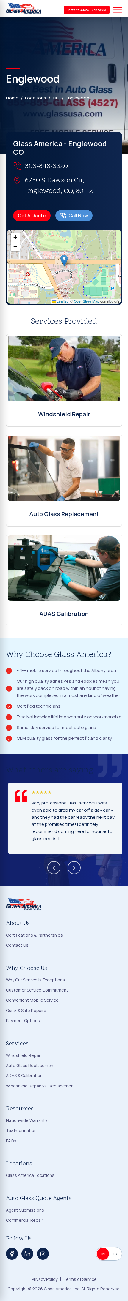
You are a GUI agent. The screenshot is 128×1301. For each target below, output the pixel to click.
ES (115, 1254)
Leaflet (62, 300)
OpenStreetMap (86, 300)
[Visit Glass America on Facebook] (12, 1254)
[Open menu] (117, 9)
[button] (64, 260)
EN (103, 1254)
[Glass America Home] (24, 8)
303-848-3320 (46, 166)
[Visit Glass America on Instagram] (43, 1254)
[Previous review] (53, 867)
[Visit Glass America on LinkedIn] (27, 1254)
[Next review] (74, 867)
